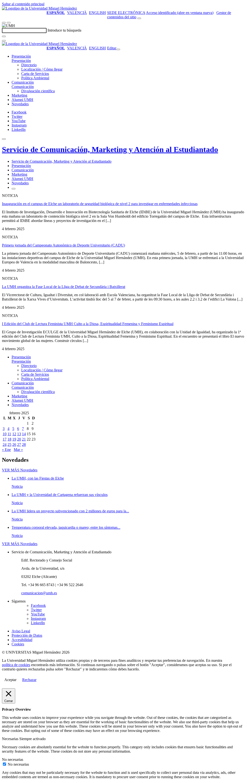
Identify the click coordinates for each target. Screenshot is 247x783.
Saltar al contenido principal (23, 4)
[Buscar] (4, 36)
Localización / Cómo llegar (41, 69)
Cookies (18, 644)
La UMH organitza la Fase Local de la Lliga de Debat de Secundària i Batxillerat (63, 287)
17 (5, 439)
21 (24, 439)
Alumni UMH (22, 100)
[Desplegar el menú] (9, 22)
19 (14, 439)
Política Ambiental (35, 78)
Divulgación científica (38, 91)
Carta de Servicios (35, 74)
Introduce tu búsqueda (64, 30)
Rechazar (29, 680)
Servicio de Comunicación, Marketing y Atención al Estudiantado (110, 149)
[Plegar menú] (118, 49)
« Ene (6, 450)
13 (19, 434)
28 (24, 444)
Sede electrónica (126, 13)
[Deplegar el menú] (13, 188)
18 (9, 439)
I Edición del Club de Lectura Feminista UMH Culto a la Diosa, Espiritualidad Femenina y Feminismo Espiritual (87, 324)
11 (9, 434)
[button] (21, 61)
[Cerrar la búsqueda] (4, 40)
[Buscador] (139, 18)
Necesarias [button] (10, 739)
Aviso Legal (21, 631)
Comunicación (23, 82)
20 (19, 439)
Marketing (19, 95)
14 (24, 434)
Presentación (21, 56)
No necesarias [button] (12, 759)
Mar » (18, 450)
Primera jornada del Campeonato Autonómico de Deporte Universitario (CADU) (63, 245)
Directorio (29, 65)
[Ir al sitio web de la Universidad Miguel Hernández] (39, 8)
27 (19, 444)
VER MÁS (19, 470)
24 (5, 444)
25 (9, 444)
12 (14, 434)
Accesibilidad (22, 640)
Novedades (20, 104)
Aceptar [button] (10, 680)
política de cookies (16, 665)
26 (14, 444)
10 (5, 434)
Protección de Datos (27, 635)
